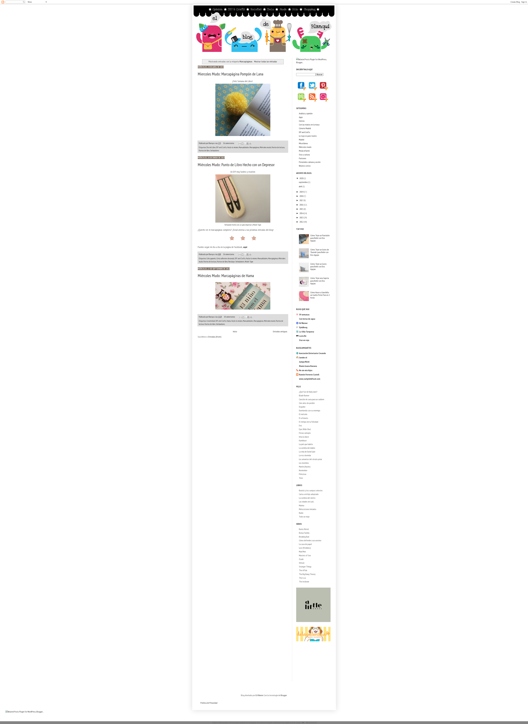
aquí (245, 247)
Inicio (235, 331)
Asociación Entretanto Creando (312, 353)
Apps (301, 117)
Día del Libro (211, 147)
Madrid (301, 139)
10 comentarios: (229, 316)
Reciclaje (231, 261)
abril (301, 186)
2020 (301, 178)
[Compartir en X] (245, 143)
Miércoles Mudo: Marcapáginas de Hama (226, 275)
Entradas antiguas (280, 331)
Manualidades (244, 147)
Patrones (302, 158)
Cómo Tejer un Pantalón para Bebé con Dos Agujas (320, 238)
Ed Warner (303, 323)
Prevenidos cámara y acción (310, 162)
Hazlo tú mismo (232, 147)
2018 (301, 196)
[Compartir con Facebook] (247, 143)
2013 (301, 217)
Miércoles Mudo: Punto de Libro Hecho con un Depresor (236, 164)
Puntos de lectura (278, 147)
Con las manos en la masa (309, 124)
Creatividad (211, 321)
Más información (311, 722)
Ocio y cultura (304, 154)
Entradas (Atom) (214, 336)
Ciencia (301, 120)
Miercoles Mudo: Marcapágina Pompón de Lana (230, 74)
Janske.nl (303, 357)
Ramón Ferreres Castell (309, 374)
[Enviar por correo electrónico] (239, 143)
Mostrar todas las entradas (265, 61)
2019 (301, 191)
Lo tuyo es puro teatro (308, 135)
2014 (301, 213)
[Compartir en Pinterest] (250, 143)
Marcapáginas (254, 147)
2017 (301, 200)
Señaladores (214, 150)
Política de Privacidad (208, 702)
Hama (229, 321)
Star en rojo (304, 340)
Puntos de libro (204, 150)
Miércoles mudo (265, 147)
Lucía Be (302, 335)
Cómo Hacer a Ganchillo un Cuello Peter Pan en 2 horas (320, 295)
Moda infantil (304, 150)
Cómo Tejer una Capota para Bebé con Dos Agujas (319, 281)
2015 (301, 209)
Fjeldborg (303, 327)
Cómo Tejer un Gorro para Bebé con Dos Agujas (318, 266)
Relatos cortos (305, 165)
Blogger (284, 695)
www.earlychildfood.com (309, 378)
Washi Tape (249, 261)
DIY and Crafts (221, 147)
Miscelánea (303, 143)
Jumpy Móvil (304, 361)
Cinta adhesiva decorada (225, 258)
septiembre (303, 182)
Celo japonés (211, 258)
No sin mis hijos (305, 370)
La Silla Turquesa (306, 331)
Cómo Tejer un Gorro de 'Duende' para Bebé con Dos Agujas (319, 252)
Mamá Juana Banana (308, 366)
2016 (301, 204)
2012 (301, 221)
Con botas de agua (307, 318)
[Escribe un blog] (242, 143)
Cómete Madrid (305, 128)
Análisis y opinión (306, 113)
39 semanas (304, 314)
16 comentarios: (229, 143)
